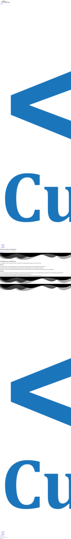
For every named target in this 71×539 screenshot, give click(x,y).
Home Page (3, 244)
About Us (3, 245)
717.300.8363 (2, 535)
